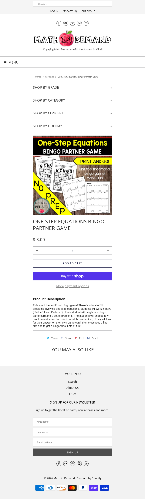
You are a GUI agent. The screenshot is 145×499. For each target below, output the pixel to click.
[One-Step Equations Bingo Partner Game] (72, 175)
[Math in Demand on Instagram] (79, 23)
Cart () (71, 11)
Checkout (88, 11)
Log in (54, 11)
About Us (72, 388)
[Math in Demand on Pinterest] (72, 23)
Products (49, 76)
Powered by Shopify (88, 478)
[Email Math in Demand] (86, 23)
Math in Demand (64, 478)
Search (72, 381)
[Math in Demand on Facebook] (58, 23)
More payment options (72, 286)
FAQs (72, 394)
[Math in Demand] (72, 41)
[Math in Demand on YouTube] (65, 23)
